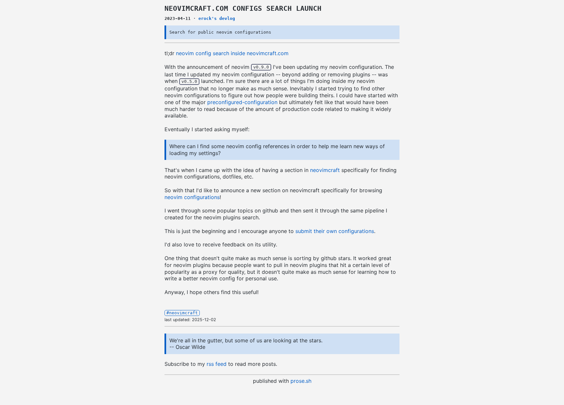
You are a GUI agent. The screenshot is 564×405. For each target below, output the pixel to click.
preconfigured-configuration (242, 102)
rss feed (217, 364)
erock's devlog (216, 18)
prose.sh (300, 381)
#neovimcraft (182, 312)
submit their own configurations (334, 231)
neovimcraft (325, 170)
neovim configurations (192, 197)
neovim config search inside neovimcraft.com (232, 53)
